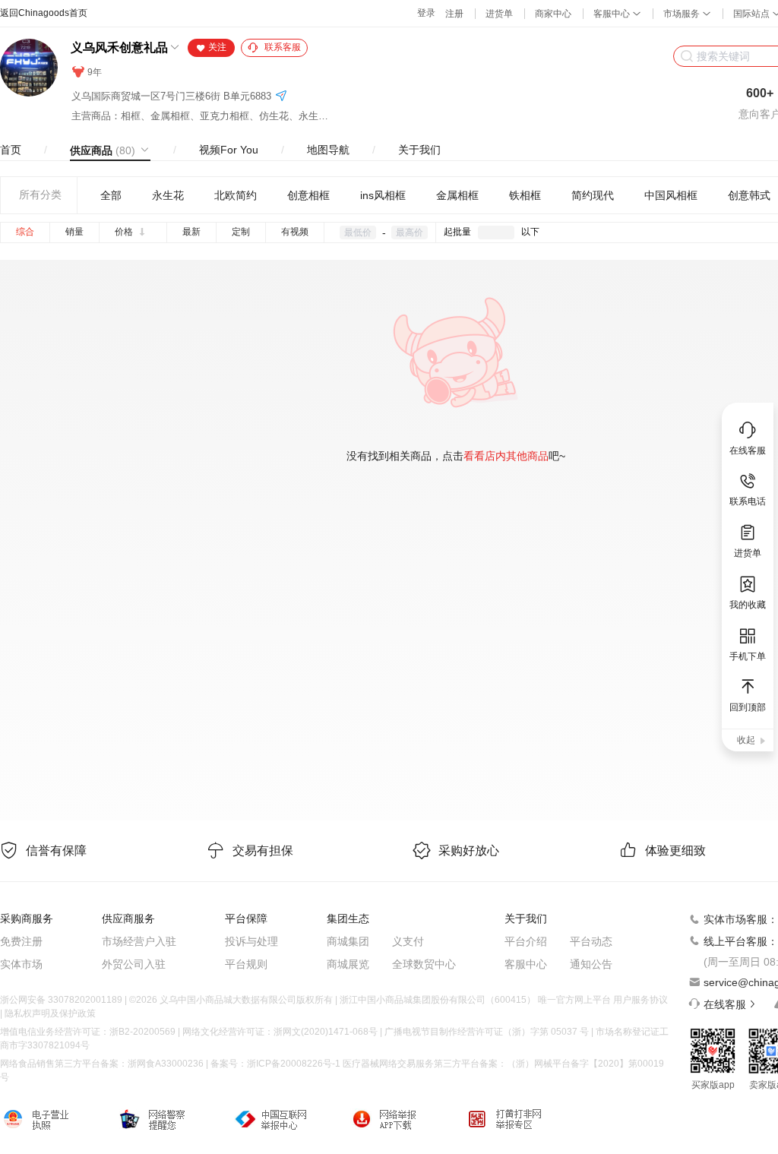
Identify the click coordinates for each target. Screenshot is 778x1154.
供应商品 (102, 150)
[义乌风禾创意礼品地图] (281, 96)
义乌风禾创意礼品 (119, 47)
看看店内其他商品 (506, 456)
